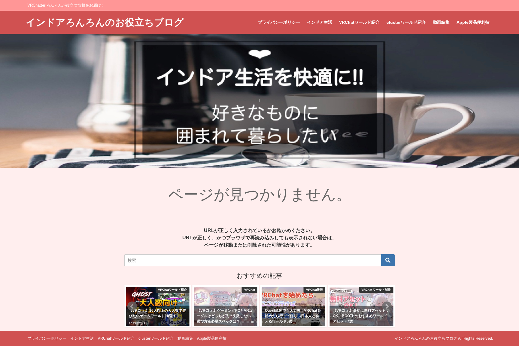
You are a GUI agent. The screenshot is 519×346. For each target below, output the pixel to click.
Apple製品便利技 (473, 22)
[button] (132, 306)
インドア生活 (319, 22)
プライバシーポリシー (279, 22)
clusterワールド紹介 (406, 22)
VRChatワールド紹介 (359, 22)
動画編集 (441, 22)
